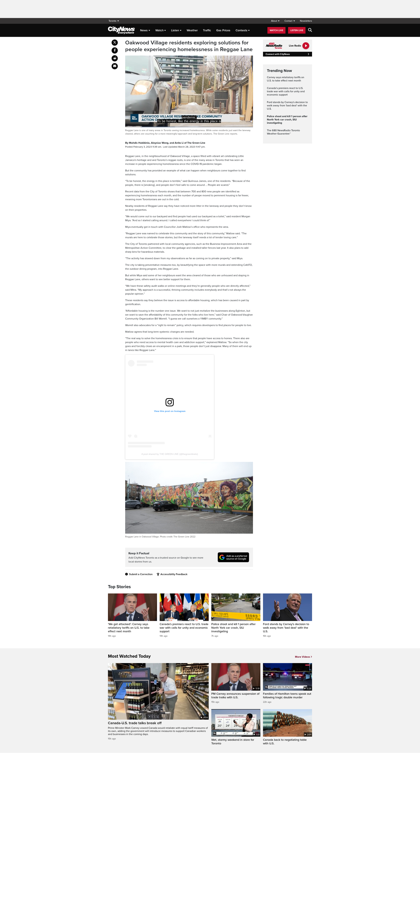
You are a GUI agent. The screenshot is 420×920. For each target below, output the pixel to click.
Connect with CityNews (278, 54)
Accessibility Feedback (173, 574)
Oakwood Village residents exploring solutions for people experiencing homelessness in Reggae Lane (189, 46)
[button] (275, 21)
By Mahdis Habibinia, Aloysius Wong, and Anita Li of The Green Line (165, 143)
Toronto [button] (112, 20)
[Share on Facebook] (115, 50)
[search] (310, 30)
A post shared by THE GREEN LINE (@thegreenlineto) (169, 454)
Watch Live (276, 30)
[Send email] (115, 66)
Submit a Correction (141, 574)
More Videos (302, 657)
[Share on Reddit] (115, 58)
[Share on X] (115, 42)
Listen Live (296, 30)
